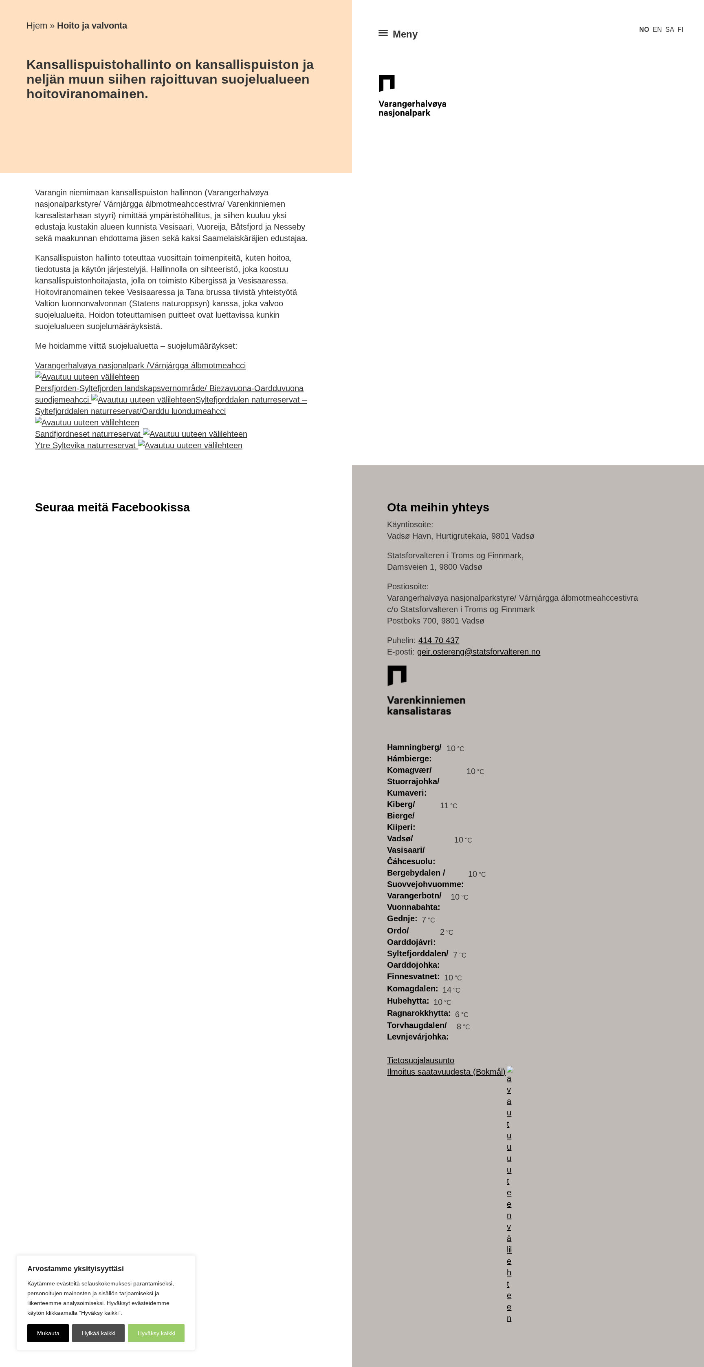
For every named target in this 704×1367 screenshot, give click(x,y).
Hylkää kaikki (98, 1333)
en (657, 29)
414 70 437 (438, 640)
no (644, 29)
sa (669, 29)
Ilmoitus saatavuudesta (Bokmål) (446, 1071)
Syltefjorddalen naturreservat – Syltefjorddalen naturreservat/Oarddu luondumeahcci (171, 405)
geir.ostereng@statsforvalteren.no (478, 651)
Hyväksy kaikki (156, 1333)
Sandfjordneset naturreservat (89, 433)
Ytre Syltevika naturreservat (86, 445)
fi (680, 29)
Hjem (36, 25)
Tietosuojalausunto (420, 1060)
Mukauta (48, 1333)
